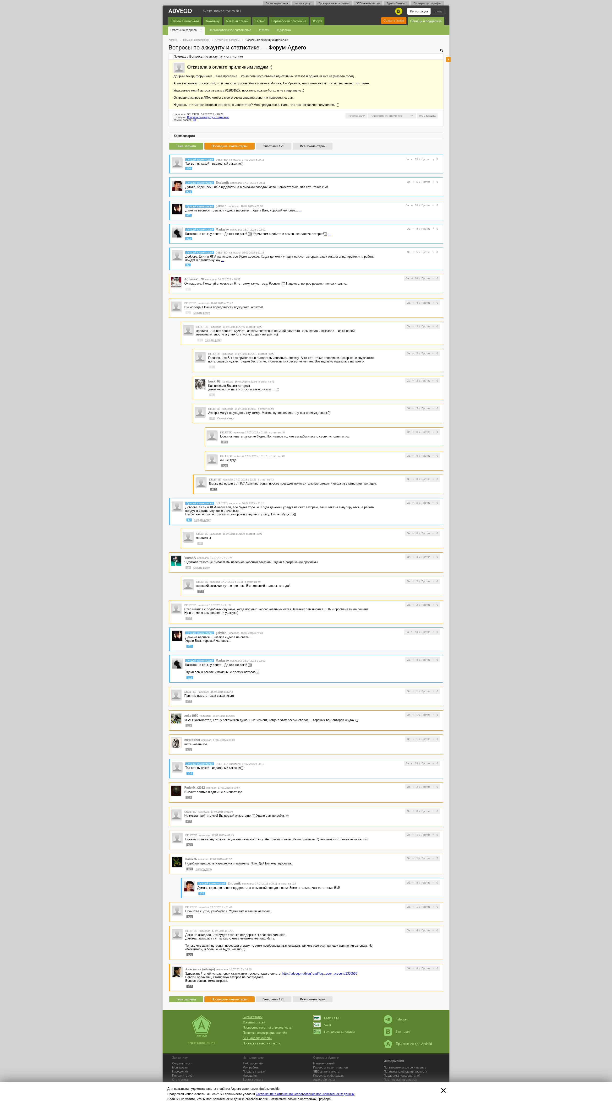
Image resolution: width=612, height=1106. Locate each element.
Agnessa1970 (194, 279)
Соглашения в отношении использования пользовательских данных (305, 1094)
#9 (188, 567)
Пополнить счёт (183, 1075)
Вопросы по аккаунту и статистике (216, 56)
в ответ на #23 (287, 883)
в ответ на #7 (254, 533)
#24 (188, 191)
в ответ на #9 (253, 581)
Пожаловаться (356, 115)
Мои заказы (180, 1067)
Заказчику (212, 21)
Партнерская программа (400, 1079)
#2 (188, 312)
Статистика (180, 1079)
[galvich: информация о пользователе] (177, 209)
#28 (190, 986)
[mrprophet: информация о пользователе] (176, 742)
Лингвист (324, 1079)
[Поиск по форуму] (441, 50)
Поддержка (283, 30)
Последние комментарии (229, 146)
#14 (189, 725)
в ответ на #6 (277, 432)
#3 (200, 340)
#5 (212, 395)
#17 (189, 797)
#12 (188, 238)
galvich (221, 206)
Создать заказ (393, 20)
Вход (438, 11)
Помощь (180, 56)
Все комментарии (312, 146)
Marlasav (222, 229)
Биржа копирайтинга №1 (222, 11)
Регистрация (419, 11)
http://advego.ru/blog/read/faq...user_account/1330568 (319, 973)
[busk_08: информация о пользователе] (200, 384)
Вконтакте (402, 1031)
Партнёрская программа (288, 21)
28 (194, 120)
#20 (225, 465)
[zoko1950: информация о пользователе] (176, 718)
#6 (212, 418)
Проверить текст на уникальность (267, 1027)
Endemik (222, 182)
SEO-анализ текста (368, 3)
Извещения (180, 1071)
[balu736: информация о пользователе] (177, 861)
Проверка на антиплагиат (333, 3)
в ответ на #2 (254, 326)
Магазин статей (237, 21)
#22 (190, 844)
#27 (214, 489)
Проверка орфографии (427, 3)
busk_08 (214, 381)
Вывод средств (253, 1079)
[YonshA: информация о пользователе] (176, 560)
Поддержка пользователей (402, 1075)
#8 (200, 543)
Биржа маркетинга (277, 3)
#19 (225, 442)
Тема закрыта (186, 146)
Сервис (260, 21)
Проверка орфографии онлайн (265, 1033)
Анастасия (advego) (200, 969)
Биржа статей (252, 1017)
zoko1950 (191, 716)
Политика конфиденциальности (405, 1071)
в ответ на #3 (266, 353)
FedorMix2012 (194, 787)
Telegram (402, 1019)
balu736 (191, 859)
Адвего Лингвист (397, 3)
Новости (263, 30)
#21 (201, 591)
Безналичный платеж (339, 1032)
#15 (189, 749)
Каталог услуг (303, 3)
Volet (327, 1025)
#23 (190, 869)
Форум (317, 21)
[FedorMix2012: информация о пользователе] (176, 790)
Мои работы (251, 1067)
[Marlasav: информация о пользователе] (177, 232)
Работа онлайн (253, 1063)
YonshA (190, 558)
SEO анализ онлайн (257, 1038)
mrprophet (192, 740)
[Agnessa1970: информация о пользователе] (176, 282)
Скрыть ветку (201, 312)
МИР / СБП (332, 1018)
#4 (212, 367)
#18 (189, 821)
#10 (189, 618)
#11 (188, 215)
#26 (190, 954)
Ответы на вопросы (183, 30)
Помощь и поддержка (426, 21)
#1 (188, 289)
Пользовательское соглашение (230, 30)
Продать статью (254, 1071)
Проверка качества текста (261, 1043)
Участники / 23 (273, 146)
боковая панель (448, 59)
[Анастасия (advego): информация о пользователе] (177, 972)
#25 (190, 916)
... (300, 210)
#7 (187, 265)
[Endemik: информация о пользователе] (177, 185)
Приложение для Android (414, 1044)
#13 (189, 701)
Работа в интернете (184, 21)
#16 (188, 168)
